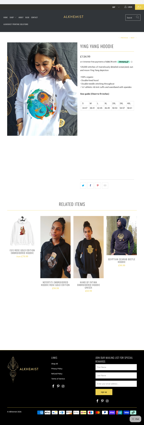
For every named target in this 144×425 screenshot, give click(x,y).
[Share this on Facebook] (90, 185)
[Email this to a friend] (105, 185)
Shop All (54, 364)
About (21, 17)
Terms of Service (58, 379)
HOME (6, 17)
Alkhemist (13, 412)
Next (133, 38)
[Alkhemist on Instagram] (63, 386)
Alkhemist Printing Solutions (16, 24)
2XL (111, 133)
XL (104, 133)
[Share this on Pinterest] (98, 185)
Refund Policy (56, 374)
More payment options (119, 161)
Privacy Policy (56, 369)
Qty (81, 140)
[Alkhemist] (73, 17)
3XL (118, 133)
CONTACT (34, 17)
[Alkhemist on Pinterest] (58, 386)
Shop (12, 17)
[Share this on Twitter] (83, 185)
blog (27, 17)
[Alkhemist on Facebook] (53, 386)
